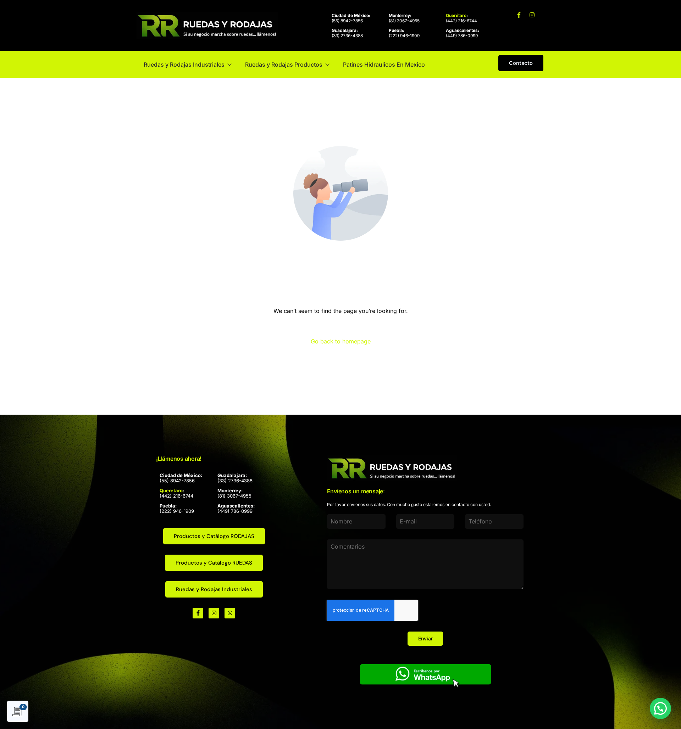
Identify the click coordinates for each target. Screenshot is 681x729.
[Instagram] (532, 15)
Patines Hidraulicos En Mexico (384, 64)
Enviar (425, 638)
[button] (660, 708)
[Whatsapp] (230, 613)
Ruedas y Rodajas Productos (283, 64)
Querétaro (456, 15)
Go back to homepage (341, 341)
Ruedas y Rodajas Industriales (184, 64)
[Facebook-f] (519, 15)
